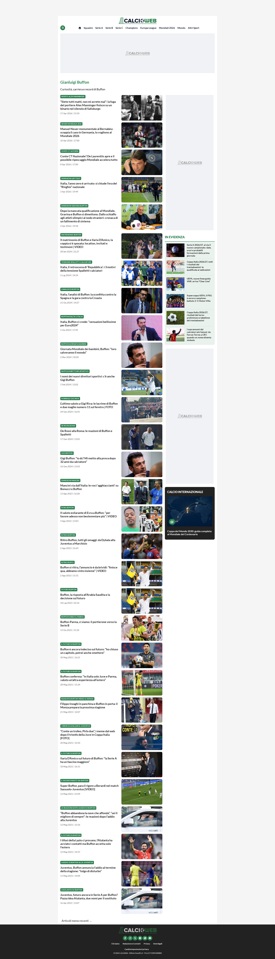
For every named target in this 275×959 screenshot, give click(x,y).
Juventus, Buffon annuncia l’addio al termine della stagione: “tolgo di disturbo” (88, 869)
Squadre (88, 27)
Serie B (109, 27)
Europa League (148, 27)
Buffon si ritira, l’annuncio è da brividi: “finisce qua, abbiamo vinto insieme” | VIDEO (88, 569)
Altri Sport (193, 27)
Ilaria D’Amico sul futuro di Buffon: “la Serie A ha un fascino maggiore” (88, 760)
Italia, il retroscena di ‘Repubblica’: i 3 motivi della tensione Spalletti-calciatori (88, 268)
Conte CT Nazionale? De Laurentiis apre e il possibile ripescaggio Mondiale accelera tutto (88, 157)
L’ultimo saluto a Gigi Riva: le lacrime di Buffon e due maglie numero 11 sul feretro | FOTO (89, 405)
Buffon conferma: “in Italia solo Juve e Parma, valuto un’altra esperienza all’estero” (88, 678)
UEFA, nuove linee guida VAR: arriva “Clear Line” (199, 280)
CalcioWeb (123, 953)
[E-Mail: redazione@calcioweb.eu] (150, 938)
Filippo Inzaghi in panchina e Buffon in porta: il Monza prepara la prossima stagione (89, 705)
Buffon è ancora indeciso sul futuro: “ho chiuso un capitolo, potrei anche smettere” (89, 650)
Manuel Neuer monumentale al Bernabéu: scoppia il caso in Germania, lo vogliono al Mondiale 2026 (86, 132)
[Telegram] (140, 938)
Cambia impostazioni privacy (137, 949)
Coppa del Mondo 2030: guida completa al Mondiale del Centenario (189, 533)
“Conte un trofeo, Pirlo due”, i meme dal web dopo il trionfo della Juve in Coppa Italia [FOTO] (87, 734)
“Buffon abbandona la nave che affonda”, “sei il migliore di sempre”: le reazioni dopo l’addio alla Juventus (88, 816)
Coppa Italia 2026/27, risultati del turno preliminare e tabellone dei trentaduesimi (198, 316)
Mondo (181, 27)
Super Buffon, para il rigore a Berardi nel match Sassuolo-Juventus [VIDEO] (89, 787)
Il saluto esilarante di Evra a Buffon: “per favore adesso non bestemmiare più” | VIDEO (88, 514)
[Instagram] (130, 938)
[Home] (79, 28)
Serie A (99, 27)
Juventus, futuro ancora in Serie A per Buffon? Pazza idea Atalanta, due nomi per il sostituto (89, 896)
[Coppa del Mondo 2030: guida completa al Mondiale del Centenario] (172, 522)
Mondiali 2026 (167, 27)
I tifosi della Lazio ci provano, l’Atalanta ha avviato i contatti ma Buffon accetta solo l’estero (86, 843)
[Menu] (62, 27)
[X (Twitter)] (135, 938)
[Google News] (145, 938)
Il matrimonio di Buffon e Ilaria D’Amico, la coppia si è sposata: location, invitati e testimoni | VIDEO (86, 243)
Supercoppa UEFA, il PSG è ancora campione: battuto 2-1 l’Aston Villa (199, 298)
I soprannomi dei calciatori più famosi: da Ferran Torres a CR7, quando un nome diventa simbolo (199, 334)
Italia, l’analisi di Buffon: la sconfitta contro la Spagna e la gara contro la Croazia (88, 296)
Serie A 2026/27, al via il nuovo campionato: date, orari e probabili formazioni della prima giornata (199, 250)
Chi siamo (115, 943)
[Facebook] (125, 938)
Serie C (119, 27)
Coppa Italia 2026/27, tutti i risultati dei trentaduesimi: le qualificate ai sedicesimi (200, 265)
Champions (132, 27)
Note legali (157, 943)
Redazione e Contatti (132, 943)
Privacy (147, 943)
